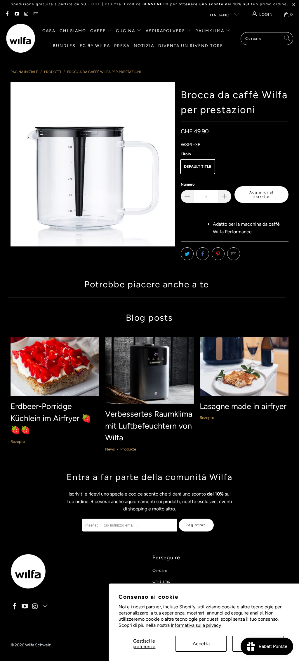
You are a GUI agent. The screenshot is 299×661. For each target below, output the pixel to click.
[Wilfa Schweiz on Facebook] (7, 14)
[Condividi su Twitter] (187, 253)
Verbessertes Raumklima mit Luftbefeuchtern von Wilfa (148, 425)
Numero (188, 184)
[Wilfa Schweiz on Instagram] (26, 14)
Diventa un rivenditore (190, 45)
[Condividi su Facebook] (202, 253)
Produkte (128, 449)
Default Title (197, 166)
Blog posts (149, 317)
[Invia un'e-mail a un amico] (233, 253)
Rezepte (18, 441)
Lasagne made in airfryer (243, 406)
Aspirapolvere (166, 30)
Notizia (144, 45)
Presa (122, 45)
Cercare (159, 570)
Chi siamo (73, 30)
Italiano (220, 15)
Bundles (64, 45)
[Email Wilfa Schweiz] (35, 14)
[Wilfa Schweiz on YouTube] (16, 14)
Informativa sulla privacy (196, 625)
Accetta (201, 643)
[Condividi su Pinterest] (218, 253)
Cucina (126, 30)
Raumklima (210, 30)
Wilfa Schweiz (38, 645)
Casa (48, 30)
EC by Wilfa (95, 45)
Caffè (98, 30)
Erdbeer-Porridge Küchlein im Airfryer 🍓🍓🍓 (51, 418)
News (110, 449)
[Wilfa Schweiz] (20, 38)
